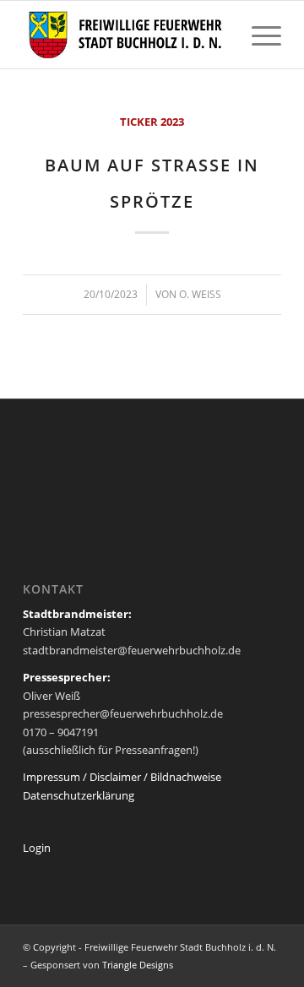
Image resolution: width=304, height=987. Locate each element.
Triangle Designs (137, 964)
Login (37, 847)
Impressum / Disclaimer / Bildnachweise (122, 776)
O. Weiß (200, 294)
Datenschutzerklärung (78, 795)
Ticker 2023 (152, 121)
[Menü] (258, 34)
